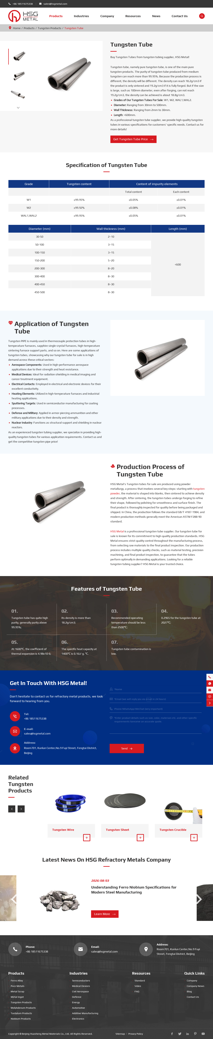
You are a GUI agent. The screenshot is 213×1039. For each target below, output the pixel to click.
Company (107, 16)
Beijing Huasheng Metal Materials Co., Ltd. (46, 1033)
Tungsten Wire (63, 829)
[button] (11, 808)
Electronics (77, 1018)
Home (17, 28)
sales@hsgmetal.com (55, 3)
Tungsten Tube (73, 28)
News (156, 16)
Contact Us (180, 16)
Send (126, 748)
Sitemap (120, 1033)
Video (136, 986)
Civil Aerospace (79, 991)
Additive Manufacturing (84, 1013)
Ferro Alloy (15, 980)
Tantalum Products (20, 1013)
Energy (75, 1002)
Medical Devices (80, 986)
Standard (138, 980)
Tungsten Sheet (117, 829)
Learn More (105, 914)
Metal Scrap (16, 991)
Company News (194, 986)
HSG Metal (117, 531)
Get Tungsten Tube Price (133, 139)
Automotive (77, 1007)
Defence (75, 996)
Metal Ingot (16, 996)
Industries (81, 16)
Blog (188, 991)
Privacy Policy (135, 1033)
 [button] (18, 107)
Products (56, 16)
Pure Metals (16, 986)
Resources (133, 16)
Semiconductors (80, 980)
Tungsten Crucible (173, 829)
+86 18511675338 (23, 3)
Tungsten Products (49, 28)
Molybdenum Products (22, 1007)
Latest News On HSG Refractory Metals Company (106, 859)
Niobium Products (19, 1018)
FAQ (135, 991)
